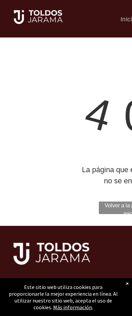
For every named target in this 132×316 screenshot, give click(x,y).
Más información (72, 307)
